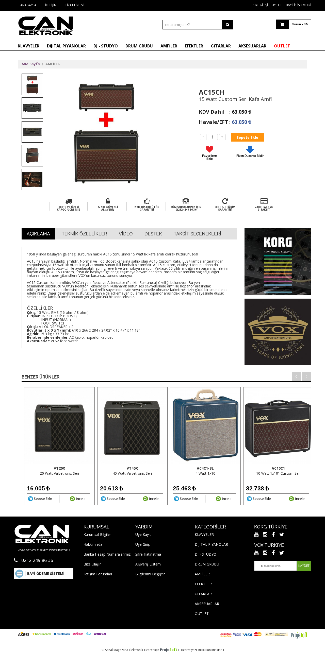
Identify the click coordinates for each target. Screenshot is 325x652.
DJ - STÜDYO (105, 46)
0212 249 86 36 (37, 560)
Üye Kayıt (143, 534)
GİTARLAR (221, 46)
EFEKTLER (194, 46)
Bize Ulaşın (93, 564)
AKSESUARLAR (252, 46)
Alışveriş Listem (148, 564)
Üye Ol (277, 5)
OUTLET (282, 46)
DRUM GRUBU (139, 46)
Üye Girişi (260, 5)
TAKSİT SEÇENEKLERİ (197, 233)
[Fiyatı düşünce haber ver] (250, 158)
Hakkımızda (93, 544)
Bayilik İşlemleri (298, 5)
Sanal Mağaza (115, 650)
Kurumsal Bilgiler (97, 534)
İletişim (51, 5)
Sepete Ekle (42, 498)
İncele (80, 498)
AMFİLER (168, 46)
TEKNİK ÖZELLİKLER (84, 233)
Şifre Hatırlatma (148, 554)
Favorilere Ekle (209, 157)
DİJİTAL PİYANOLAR (66, 46)
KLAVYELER (28, 46)
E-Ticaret (184, 650)
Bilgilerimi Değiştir (150, 574)
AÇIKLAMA (38, 233)
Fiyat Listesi (75, 5)
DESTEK (153, 233)
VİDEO (126, 233)
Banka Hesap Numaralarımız (107, 554)
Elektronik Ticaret (141, 650)
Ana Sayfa (28, 5)
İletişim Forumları (98, 574)
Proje (168, 649)
